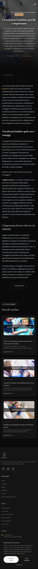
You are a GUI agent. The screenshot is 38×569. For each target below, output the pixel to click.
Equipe (3, 487)
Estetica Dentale (6, 517)
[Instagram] (8, 469)
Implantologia (5, 508)
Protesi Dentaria (6, 521)
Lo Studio (4, 484)
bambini (5, 89)
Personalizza (19, 564)
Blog (8, 12)
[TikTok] (13, 469)
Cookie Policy (21, 553)
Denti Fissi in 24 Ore (7, 514)
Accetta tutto (11, 559)
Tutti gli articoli (8, 75)
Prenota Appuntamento (8, 497)
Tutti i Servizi (5, 524)
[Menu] (35, 4)
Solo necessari (27, 559)
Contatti (3, 493)
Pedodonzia (19, 14)
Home (3, 12)
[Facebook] (3, 469)
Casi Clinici (4, 490)
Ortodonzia (4, 511)
